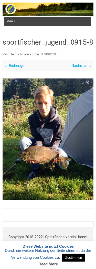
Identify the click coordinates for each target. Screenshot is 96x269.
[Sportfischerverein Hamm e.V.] (48, 14)
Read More (48, 264)
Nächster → (81, 66)
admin (34, 54)
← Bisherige (14, 66)
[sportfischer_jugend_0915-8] (48, 139)
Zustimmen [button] (73, 258)
